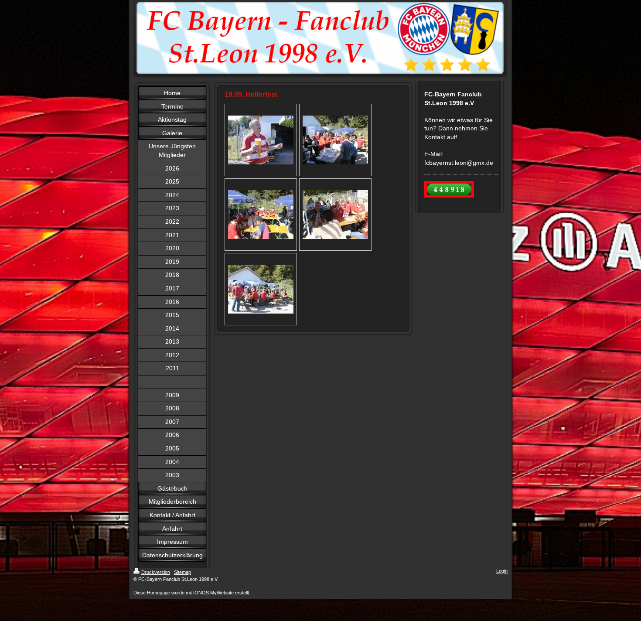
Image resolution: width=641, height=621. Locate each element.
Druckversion (155, 572)
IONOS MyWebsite (213, 592)
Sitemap (182, 572)
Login (502, 570)
